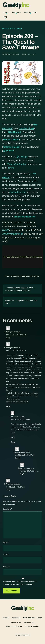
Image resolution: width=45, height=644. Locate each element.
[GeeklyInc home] (16, 5)
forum (11, 168)
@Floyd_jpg (22, 156)
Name (6, 542)
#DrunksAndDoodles (16, 164)
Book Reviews (30, 12)
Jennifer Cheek (26, 128)
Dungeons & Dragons (30, 276)
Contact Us (29, 622)
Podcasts (16, 12)
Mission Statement (14, 627)
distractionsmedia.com (25, 217)
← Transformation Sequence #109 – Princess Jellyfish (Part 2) (20, 289)
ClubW (5, 230)
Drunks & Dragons (12, 276)
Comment (7, 509)
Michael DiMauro (11, 139)
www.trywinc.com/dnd (12, 234)
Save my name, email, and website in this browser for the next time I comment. (19, 582)
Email (5, 554)
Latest (6, 12)
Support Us (16, 622)
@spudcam (8, 151)
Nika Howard (14, 132)
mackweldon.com (17, 192)
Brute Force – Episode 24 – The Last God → (21, 302)
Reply (8, 337)
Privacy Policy (32, 627)
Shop (5, 17)
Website (6, 566)
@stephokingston (11, 147)
